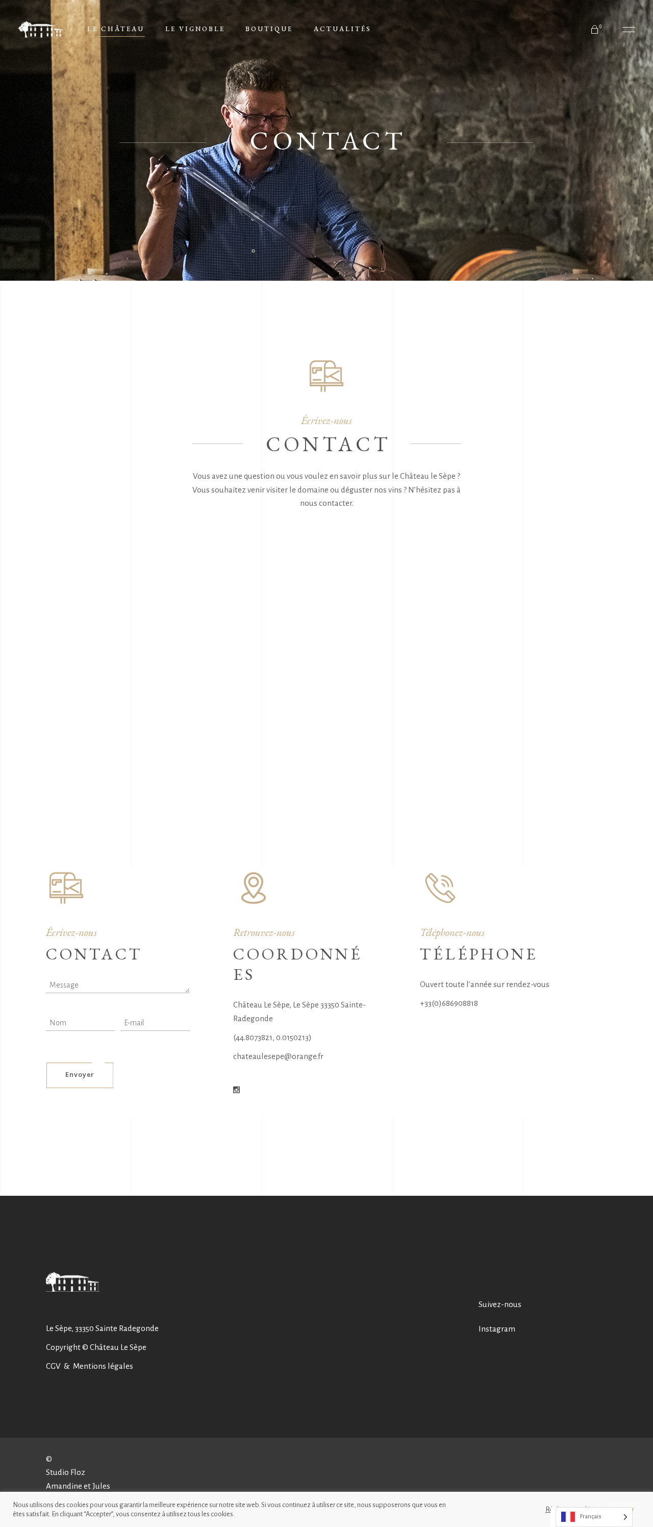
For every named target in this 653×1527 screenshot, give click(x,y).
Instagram (497, 1328)
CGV (53, 1366)
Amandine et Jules (78, 1486)
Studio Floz (65, 1472)
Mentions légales (103, 1366)
